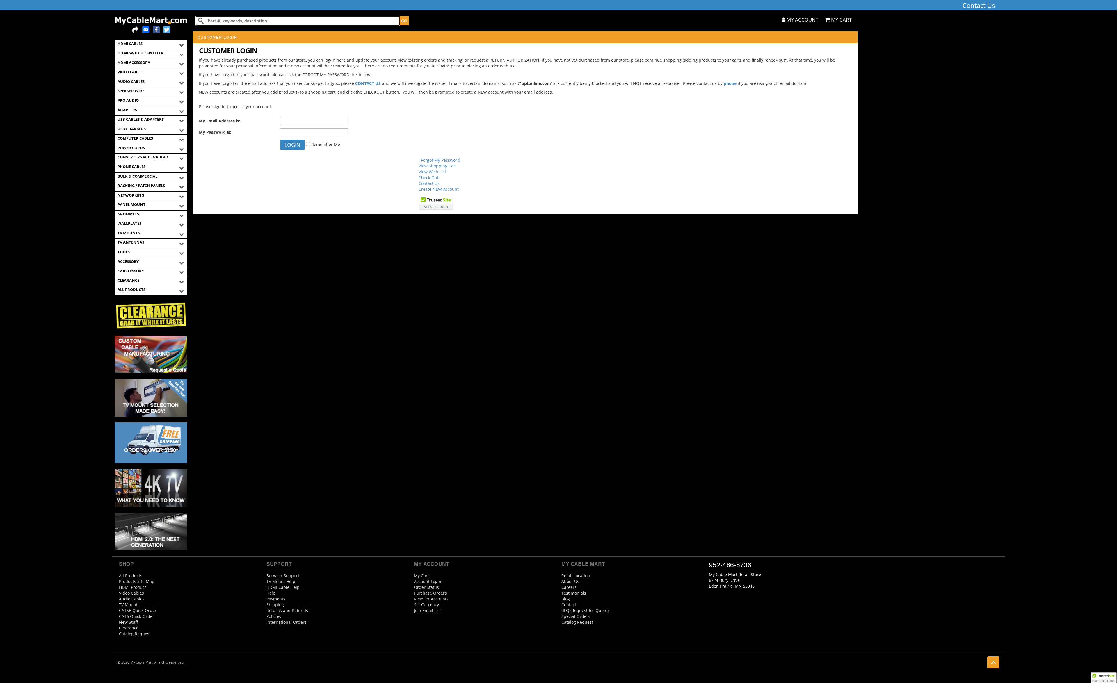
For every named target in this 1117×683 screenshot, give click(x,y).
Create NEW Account (439, 189)
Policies (273, 616)
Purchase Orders (430, 593)
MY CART (841, 19)
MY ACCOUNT (801, 19)
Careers (569, 587)
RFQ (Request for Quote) (585, 610)
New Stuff (128, 622)
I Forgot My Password (439, 160)
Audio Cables (132, 599)
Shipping (275, 604)
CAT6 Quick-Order (136, 616)
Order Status (426, 587)
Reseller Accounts (431, 599)
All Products (130, 575)
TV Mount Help (280, 581)
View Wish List (432, 171)
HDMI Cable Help (283, 587)
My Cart (421, 575)
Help (270, 593)
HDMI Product (132, 587)
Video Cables (131, 593)
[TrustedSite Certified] (1103, 677)
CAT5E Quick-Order (137, 610)
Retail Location (575, 575)
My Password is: (215, 132)
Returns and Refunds (287, 610)
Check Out (429, 177)
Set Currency (426, 604)
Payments (275, 599)
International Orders (286, 622)
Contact (568, 604)
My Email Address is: (219, 121)
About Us (570, 581)
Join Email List (427, 610)
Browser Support (282, 575)
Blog (565, 599)
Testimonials (573, 593)
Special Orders (575, 616)
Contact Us (429, 183)
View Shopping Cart (438, 166)
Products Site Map (136, 581)
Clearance (128, 628)
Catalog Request (135, 633)
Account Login (427, 581)
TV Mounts (129, 604)
